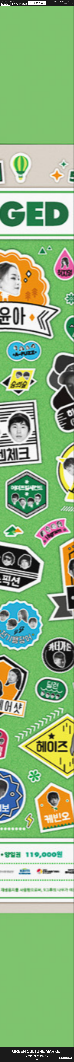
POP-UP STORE (20, 4)
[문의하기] (65, 1058)
